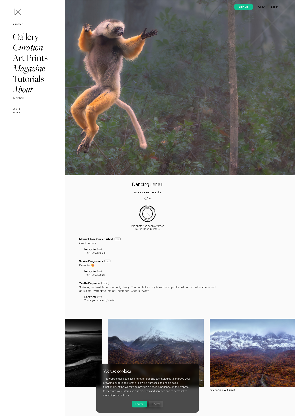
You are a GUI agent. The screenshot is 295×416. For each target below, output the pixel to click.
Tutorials (28, 78)
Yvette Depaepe (89, 283)
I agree (139, 404)
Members (18, 98)
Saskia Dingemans (91, 261)
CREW (105, 283)
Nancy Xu (143, 192)
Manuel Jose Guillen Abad (96, 239)
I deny (156, 404)
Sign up (17, 112)
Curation (28, 47)
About (22, 89)
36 (149, 198)
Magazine (29, 68)
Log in (16, 108)
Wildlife (156, 192)
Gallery (26, 36)
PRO (117, 239)
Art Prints (30, 57)
